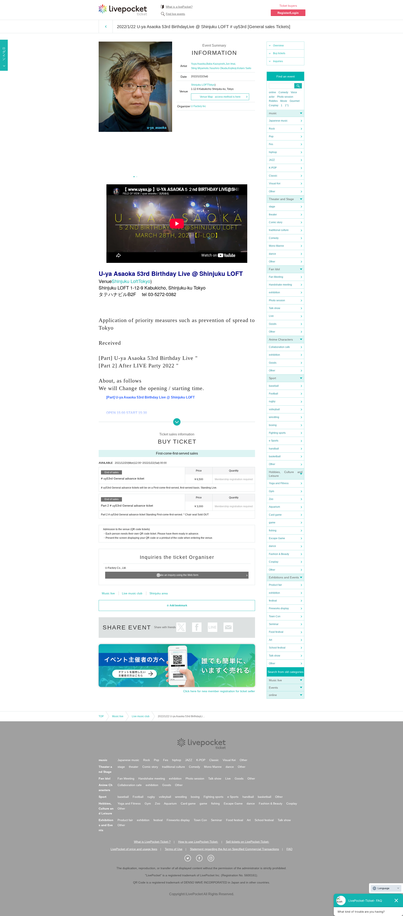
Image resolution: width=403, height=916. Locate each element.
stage (272, 206)
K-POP (273, 167)
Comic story (275, 222)
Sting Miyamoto (200, 68)
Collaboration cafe (279, 347)
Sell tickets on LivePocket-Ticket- (247, 841)
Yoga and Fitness (279, 483)
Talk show (274, 308)
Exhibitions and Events (284, 577)
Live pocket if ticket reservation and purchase (123, 10)
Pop (271, 136)
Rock (272, 128)
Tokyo (211, 84)
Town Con (274, 616)
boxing (273, 425)
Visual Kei (274, 183)
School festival (277, 647)
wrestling (274, 417)
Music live (275, 680)
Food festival (276, 631)
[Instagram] (213, 858)
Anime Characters (281, 339)
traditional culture (279, 230)
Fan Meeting (276, 276)
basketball (275, 456)
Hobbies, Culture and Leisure (106, 808)
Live (271, 316)
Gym (271, 491)
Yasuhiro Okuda (218, 68)
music (273, 113)
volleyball (274, 409)
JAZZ (272, 160)
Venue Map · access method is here (220, 96)
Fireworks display (279, 608)
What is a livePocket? (179, 6)
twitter (181, 627)
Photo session (285, 96)
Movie (283, 101)
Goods (272, 323)
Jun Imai (230, 63)
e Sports (273, 440)
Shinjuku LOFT (199, 84)
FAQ (289, 849)
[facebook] (201, 858)
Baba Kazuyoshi (215, 63)
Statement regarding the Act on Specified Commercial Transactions (234, 849)
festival (273, 600)
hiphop (273, 152)
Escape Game (277, 538)
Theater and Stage (281, 199)
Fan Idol (274, 269)
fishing (272, 530)
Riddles (273, 101)
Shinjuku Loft (125, 281)
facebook (197, 627)
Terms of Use (173, 849)
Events (273, 687)
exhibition (274, 292)
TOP (101, 716)
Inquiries (278, 61)
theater (273, 214)
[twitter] (189, 858)
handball (274, 448)
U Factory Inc (198, 106)
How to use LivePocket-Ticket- (198, 841)
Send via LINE (212, 627)
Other (272, 191)
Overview (278, 45)
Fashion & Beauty (279, 554)
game (272, 522)
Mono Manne (276, 245)
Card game (275, 514)
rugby (272, 401)
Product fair (275, 584)
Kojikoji (232, 68)
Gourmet (295, 101)
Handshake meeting (280, 284)
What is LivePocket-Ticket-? (152, 841)
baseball (274, 385)
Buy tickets (279, 53)
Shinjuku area (158, 593)
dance (272, 253)
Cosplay (273, 105)
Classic (273, 175)
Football (273, 393)
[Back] (106, 26)
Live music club (132, 593)
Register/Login (288, 12)
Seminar (274, 624)
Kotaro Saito (244, 68)
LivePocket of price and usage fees (134, 849)
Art (270, 639)
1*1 (287, 105)
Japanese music (278, 120)
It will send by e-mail (228, 627)
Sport (272, 378)
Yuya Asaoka (198, 63)
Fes (271, 144)
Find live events (175, 14)
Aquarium (274, 506)
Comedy (283, 92)
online (272, 92)
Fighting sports (277, 432)
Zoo (271, 499)
